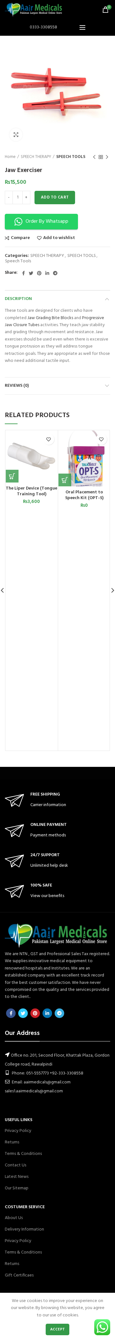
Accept (57, 1329)
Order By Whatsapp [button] (47, 221)
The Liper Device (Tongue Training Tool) (31, 491)
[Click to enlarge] (16, 134)
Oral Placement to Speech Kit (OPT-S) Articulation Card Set (84, 498)
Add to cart (55, 197)
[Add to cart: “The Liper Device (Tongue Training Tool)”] (12, 476)
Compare (20, 238)
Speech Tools (18, 261)
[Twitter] (31, 273)
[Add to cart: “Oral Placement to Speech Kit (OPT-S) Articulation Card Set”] (64, 480)
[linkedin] (47, 273)
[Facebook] (23, 273)
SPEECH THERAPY (36, 157)
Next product (107, 157)
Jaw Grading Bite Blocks (50, 318)
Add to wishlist (59, 238)
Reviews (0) (17, 385)
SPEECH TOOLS (70, 157)
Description (18, 299)
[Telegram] (55, 273)
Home (10, 157)
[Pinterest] (39, 273)
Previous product (94, 157)
